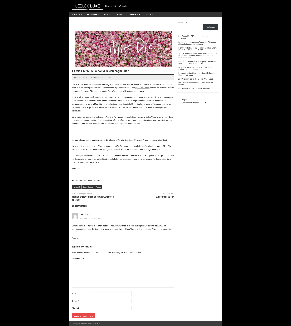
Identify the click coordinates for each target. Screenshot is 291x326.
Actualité (76, 14)
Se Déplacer (92, 14)
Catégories (184, 100)
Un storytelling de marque (153, 159)
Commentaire (78, 258)
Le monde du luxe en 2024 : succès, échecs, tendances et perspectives (196, 68)
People (98, 187)
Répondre (75, 238)
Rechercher (183, 22)
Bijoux (119, 14)
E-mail (75, 301)
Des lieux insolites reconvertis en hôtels (194, 89)
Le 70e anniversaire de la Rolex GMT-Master (196, 79)
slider (95, 180)
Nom (74, 294)
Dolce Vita (150, 117)
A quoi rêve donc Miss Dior (154, 140)
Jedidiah (84, 215)
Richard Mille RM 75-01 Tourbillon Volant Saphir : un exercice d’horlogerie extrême (198, 49)
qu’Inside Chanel (142, 88)
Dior (84, 180)
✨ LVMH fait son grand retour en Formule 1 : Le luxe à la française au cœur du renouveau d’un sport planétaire (197, 56)
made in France (145, 97)
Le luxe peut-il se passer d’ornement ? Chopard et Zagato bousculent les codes (197, 43)
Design (148, 14)
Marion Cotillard (101, 97)
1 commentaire (106, 77)
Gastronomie (134, 14)
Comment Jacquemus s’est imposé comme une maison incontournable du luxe (197, 63)
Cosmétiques (88, 187)
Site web (75, 308)
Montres (108, 14)
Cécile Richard (93, 77)
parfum (89, 180)
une (98, 180)
